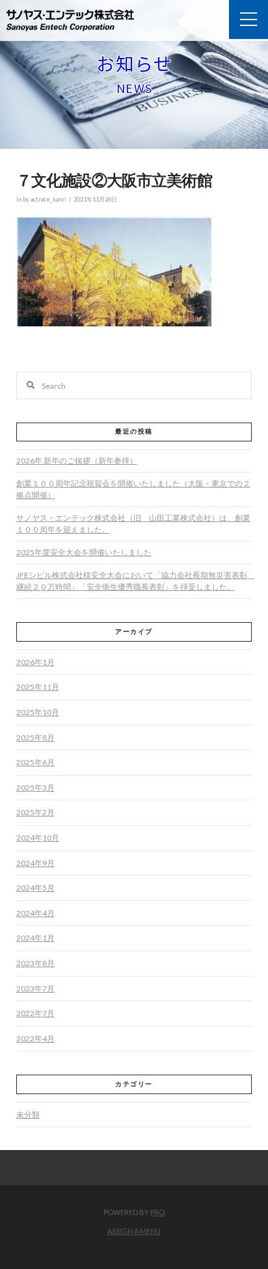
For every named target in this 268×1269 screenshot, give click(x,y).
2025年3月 (35, 787)
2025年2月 (35, 812)
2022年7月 (35, 1013)
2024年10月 (37, 838)
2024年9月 (35, 863)
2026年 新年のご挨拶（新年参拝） (76, 460)
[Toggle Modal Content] (248, 19)
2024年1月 (35, 938)
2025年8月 (35, 737)
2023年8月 (35, 963)
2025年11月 (37, 687)
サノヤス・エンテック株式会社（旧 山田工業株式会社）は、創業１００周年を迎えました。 (133, 523)
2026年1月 (35, 662)
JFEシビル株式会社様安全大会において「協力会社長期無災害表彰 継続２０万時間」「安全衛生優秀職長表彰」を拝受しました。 (135, 581)
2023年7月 (35, 988)
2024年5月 (35, 888)
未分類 (28, 1114)
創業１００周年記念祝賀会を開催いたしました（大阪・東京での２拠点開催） (133, 489)
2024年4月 (35, 913)
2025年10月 (37, 712)
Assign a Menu (134, 1231)
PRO (157, 1212)
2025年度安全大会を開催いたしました (84, 552)
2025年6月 (35, 762)
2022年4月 (35, 1038)
